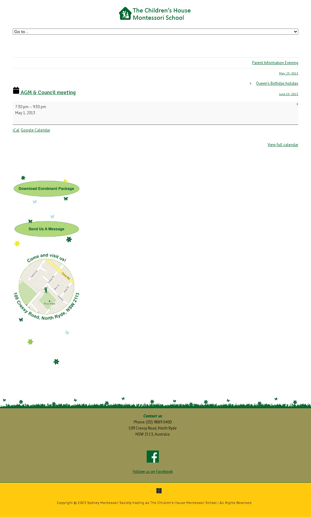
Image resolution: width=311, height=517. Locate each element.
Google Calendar (35, 130)
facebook (159, 490)
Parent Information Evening (275, 67)
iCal (16, 130)
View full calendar (283, 144)
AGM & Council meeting (47, 92)
